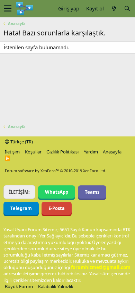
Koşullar (33, 152)
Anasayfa (112, 152)
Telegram (21, 208)
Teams (92, 192)
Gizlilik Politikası (62, 152)
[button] (7, 8)
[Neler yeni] (113, 8)
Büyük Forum (19, 286)
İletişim (12, 152)
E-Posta (56, 208)
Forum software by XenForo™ (55, 170)
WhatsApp (56, 192)
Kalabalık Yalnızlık (55, 286)
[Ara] (127, 8)
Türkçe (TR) (21, 142)
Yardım (91, 152)
